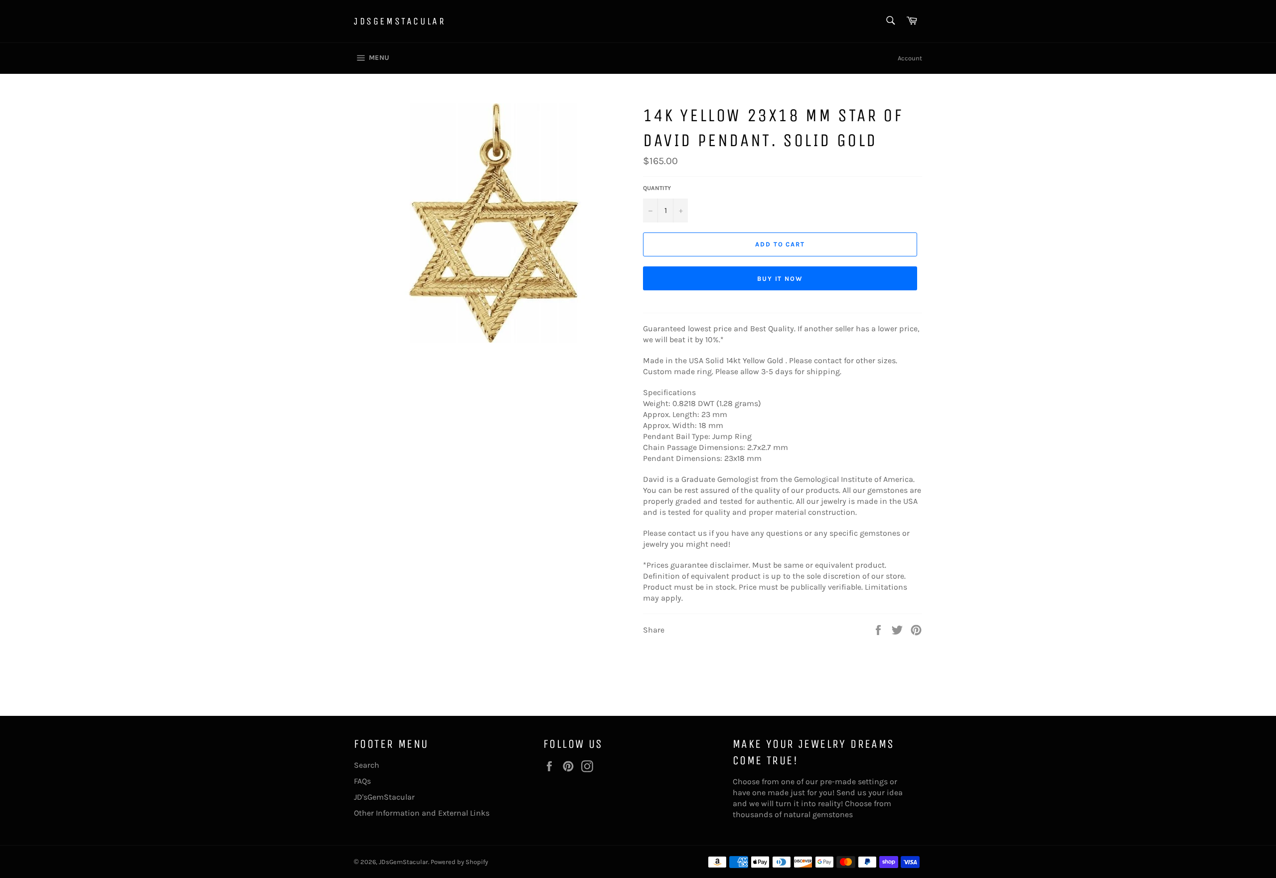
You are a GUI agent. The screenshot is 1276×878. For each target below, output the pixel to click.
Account (910, 58)
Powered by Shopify (459, 862)
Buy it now (780, 278)
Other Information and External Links (421, 813)
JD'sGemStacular (384, 797)
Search (366, 765)
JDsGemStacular (400, 21)
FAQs (362, 781)
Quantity (657, 188)
